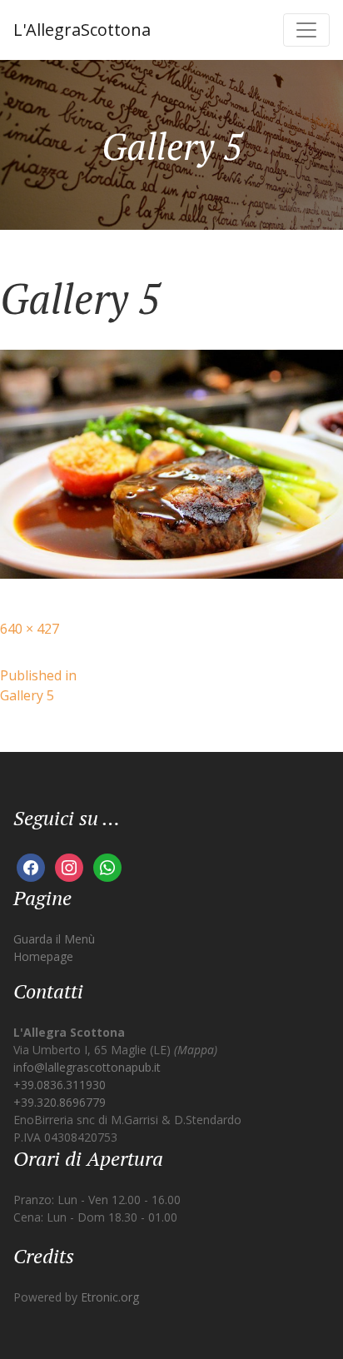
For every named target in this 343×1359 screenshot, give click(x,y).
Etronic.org (110, 1297)
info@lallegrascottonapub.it (87, 1067)
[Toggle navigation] (306, 30)
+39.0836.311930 (59, 1085)
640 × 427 (29, 629)
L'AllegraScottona (82, 29)
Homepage (43, 956)
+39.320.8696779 (59, 1102)
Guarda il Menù (54, 939)
